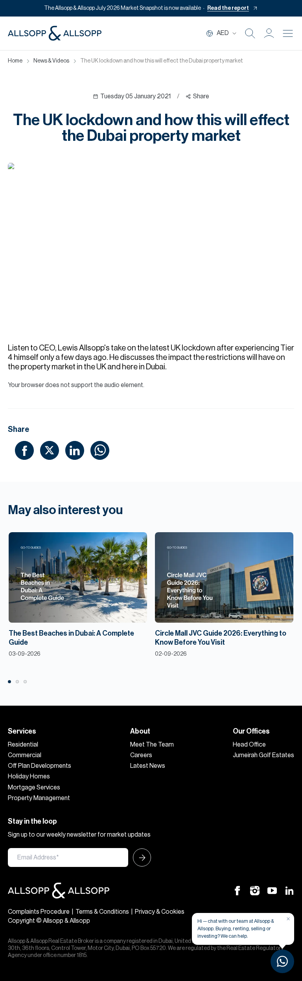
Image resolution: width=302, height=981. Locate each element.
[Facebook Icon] (237, 890)
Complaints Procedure (39, 912)
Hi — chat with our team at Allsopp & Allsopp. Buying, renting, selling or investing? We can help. (235, 928)
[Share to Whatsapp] (99, 450)
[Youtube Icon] (272, 890)
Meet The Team (152, 744)
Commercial (24, 755)
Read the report (228, 8)
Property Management (39, 798)
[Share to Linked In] (74, 450)
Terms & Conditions (102, 912)
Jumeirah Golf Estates (263, 755)
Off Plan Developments (39, 766)
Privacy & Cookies (159, 912)
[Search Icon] (250, 33)
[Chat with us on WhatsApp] (282, 961)
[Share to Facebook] (24, 450)
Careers (141, 755)
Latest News (147, 766)
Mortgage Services (34, 787)
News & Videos (51, 61)
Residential (23, 744)
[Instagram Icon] (255, 890)
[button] (269, 33)
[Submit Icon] (139, 857)
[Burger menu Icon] (288, 33)
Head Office (249, 744)
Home (15, 61)
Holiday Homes (29, 776)
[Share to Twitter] (49, 450)
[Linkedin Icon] (289, 890)
